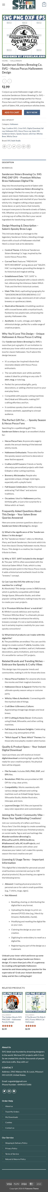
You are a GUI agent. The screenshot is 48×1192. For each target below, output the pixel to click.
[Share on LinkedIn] (28, 146)
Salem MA (36, 131)
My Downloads (11, 1117)
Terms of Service (12, 1154)
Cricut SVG (22, 128)
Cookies (8, 1122)
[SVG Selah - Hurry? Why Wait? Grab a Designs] (24, 4)
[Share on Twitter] (14, 146)
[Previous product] (9, 81)
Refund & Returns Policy (15, 1159)
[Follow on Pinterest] (14, 1091)
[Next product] (4, 81)
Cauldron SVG (11, 128)
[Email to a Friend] (19, 146)
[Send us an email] (9, 1091)
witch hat (32, 134)
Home (5, 61)
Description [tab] (8, 162)
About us (9, 1106)
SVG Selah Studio (14, 141)
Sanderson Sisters (9, 134)
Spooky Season (22, 134)
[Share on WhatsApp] (4, 146)
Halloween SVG (11, 131)
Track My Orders (12, 1112)
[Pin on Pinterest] (23, 146)
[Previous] (2, 1014)
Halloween (16, 61)
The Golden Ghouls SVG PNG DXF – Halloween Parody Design (12, 1019)
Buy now (32, 112)
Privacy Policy (11, 1148)
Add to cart (12, 112)
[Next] (45, 1014)
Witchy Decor (12, 136)
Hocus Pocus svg (24, 131)
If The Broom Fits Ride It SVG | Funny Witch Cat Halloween (35, 1019)
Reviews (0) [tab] (7, 168)
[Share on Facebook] (9, 146)
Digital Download (33, 128)
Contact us (9, 1128)
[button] (3, 4)
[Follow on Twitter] (4, 1091)
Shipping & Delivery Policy (16, 1143)
